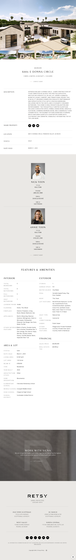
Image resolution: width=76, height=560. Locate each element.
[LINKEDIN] (31, 537)
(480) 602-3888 (38, 193)
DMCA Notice (37, 544)
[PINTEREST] (47, 537)
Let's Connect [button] (38, 461)
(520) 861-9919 (37, 502)
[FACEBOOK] (27, 537)
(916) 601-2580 (38, 238)
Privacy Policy (41, 550)
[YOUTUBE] (43, 537)
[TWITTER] (35, 537)
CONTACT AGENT (38, 255)
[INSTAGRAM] (39, 537)
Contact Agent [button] (38, 81)
